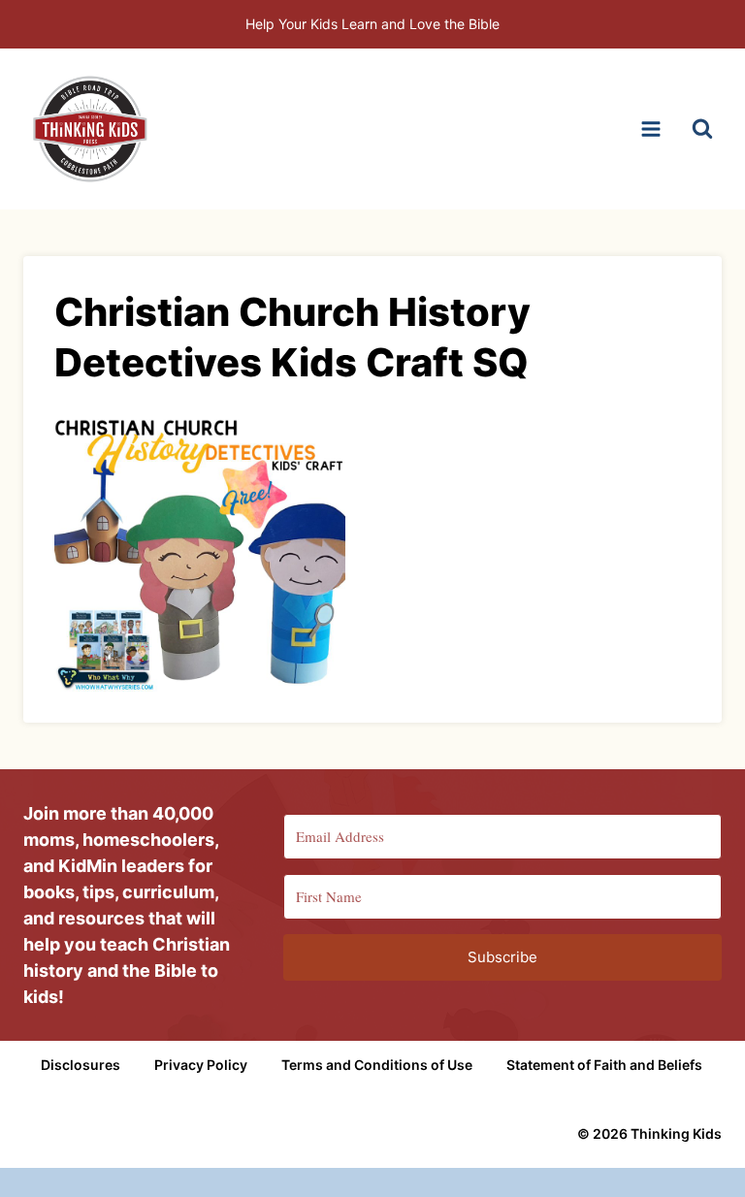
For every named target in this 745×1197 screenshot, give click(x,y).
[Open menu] (650, 129)
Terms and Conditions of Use (376, 1064)
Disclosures (80, 1064)
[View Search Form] (702, 129)
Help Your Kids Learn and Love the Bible (372, 24)
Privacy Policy (200, 1064)
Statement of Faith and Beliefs (604, 1064)
